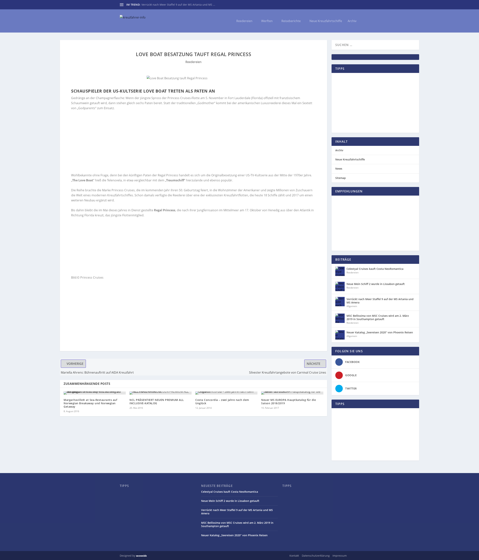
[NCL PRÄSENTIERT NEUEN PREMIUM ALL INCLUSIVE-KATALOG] (160, 393)
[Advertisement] (183, 142)
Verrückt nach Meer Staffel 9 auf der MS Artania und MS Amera (380, 300)
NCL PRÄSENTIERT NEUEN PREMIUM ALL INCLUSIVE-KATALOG (156, 401)
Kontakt (294, 555)
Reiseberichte (291, 21)
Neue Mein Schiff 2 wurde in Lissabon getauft (376, 284)
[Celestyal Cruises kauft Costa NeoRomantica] (340, 271)
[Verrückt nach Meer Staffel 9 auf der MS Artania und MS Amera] (340, 301)
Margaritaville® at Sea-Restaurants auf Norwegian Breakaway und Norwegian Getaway (90, 403)
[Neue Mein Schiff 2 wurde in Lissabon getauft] (340, 286)
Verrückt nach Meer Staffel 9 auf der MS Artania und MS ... (178, 4)
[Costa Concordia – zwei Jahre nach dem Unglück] (226, 393)
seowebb (141, 555)
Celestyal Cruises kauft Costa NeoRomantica (375, 269)
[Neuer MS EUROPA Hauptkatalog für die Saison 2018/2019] (292, 393)
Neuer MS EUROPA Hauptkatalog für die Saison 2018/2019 (288, 401)
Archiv (352, 21)
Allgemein (352, 306)
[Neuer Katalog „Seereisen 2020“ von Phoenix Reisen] (340, 335)
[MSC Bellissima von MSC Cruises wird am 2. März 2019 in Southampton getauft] (340, 318)
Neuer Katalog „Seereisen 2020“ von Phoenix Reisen (380, 332)
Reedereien (244, 21)
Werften (267, 21)
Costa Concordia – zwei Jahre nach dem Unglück (222, 401)
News (338, 168)
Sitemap (340, 178)
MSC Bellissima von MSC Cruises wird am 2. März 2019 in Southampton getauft (378, 317)
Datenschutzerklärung (316, 555)
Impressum (339, 555)
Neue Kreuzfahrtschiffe (325, 21)
